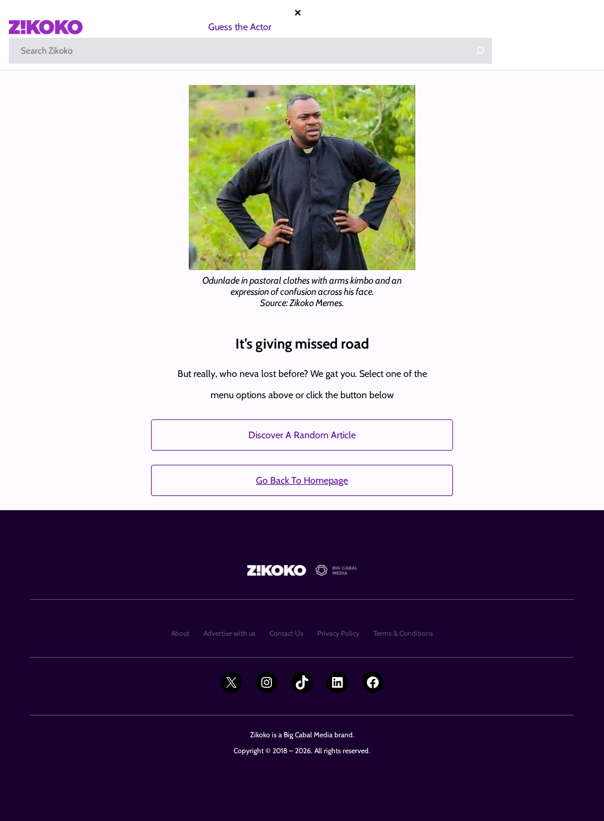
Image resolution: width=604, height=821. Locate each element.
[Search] (480, 50)
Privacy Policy (338, 633)
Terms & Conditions (403, 633)
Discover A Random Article (302, 435)
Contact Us (286, 633)
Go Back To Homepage (302, 480)
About (180, 633)
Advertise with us (229, 633)
